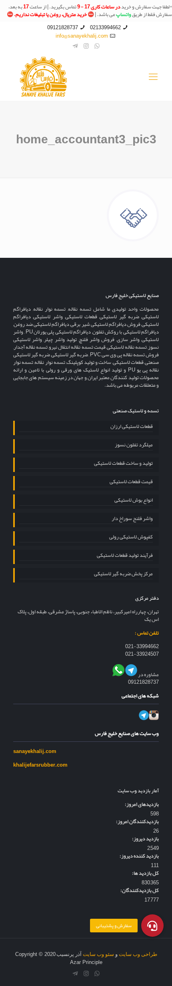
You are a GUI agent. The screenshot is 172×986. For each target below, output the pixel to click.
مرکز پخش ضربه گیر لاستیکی (123, 574)
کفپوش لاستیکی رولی (131, 537)
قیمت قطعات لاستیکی (131, 482)
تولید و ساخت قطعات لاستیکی (123, 464)
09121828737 (62, 27)
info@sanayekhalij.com (82, 36)
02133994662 (105, 27)
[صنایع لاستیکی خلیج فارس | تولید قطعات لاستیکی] (86, 77)
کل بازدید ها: (145, 873)
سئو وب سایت (98, 954)
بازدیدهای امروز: (142, 804)
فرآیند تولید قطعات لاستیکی (125, 556)
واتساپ (123, 14)
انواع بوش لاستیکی (133, 500)
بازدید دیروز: (145, 839)
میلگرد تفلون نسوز (134, 445)
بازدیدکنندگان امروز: (137, 821)
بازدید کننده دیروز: (139, 856)
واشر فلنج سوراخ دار (132, 519)
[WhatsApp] (97, 46)
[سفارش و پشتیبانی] (152, 925)
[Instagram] (86, 46)
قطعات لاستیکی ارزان (131, 427)
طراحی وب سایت (138, 954)
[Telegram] (75, 46)
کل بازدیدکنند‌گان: (139, 890)
